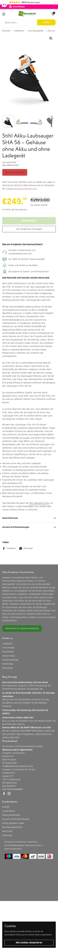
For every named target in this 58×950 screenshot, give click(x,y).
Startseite (6, 31)
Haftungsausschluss (33, 845)
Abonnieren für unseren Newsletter (22, 628)
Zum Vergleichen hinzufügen (29, 229)
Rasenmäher (8, 651)
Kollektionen (19, 31)
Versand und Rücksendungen (15, 819)
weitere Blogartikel (10, 737)
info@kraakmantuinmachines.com (21, 188)
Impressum (7, 835)
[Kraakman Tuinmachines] (27, 14)
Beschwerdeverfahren (12, 827)
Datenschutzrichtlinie (13, 849)
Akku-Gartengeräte (35, 31)
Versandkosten (21, 209)
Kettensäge (7, 663)
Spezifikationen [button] (10, 518)
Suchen (46, 22)
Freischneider (8, 647)
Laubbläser (7, 643)
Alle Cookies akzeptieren (29, 942)
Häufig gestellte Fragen (13, 823)
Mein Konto (7, 831)
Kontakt (5, 807)
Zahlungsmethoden (11, 815)
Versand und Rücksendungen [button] (15, 527)
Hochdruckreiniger (10, 659)
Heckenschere (8, 655)
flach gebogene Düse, (39, 503)
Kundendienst (8, 811)
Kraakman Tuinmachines (16, 842)
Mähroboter (7, 668)
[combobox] (19, 22)
